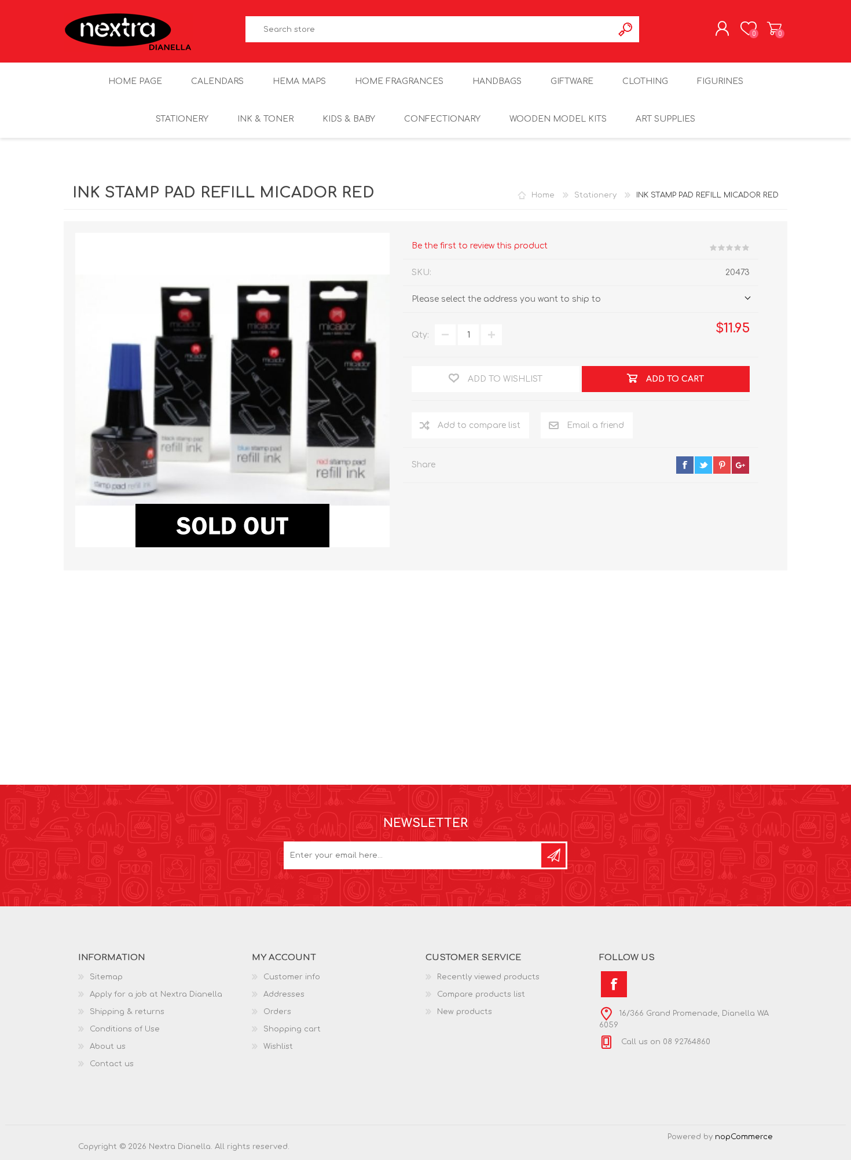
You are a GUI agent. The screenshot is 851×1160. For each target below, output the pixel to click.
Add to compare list (479, 425)
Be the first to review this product (480, 245)
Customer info (291, 977)
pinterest (722, 465)
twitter (703, 465)
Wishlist (278, 1046)
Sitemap (106, 977)
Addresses (284, 994)
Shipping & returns (127, 1012)
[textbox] (429, 29)
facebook (685, 465)
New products (464, 1012)
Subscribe (553, 855)
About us (108, 1046)
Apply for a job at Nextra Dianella (156, 994)
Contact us (112, 1064)
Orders (277, 1012)
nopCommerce (744, 1137)
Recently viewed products (488, 977)
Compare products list (481, 994)
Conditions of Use (125, 1029)
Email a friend (595, 425)
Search (626, 29)
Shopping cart (774, 28)
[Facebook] (614, 984)
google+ (740, 465)
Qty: (420, 335)
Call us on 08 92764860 (664, 1042)
